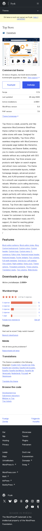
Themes (5, 11)
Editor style (15, 254)
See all (37, 320)
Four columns (34, 258)
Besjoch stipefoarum (10, 335)
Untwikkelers (7, 460)
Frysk (10, 495)
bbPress (7, 480)
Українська (6, 376)
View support (33, 78)
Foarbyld (11, 85)
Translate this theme (10, 381)
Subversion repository (11, 396)
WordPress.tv (9, 464)
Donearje (27, 460)
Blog (37, 245)
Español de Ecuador (27, 368)
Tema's (25, 436)
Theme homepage (9, 116)
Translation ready (9, 270)
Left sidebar (32, 261)
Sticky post (28, 264)
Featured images (8, 258)
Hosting (5, 440)
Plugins (25, 440)
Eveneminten (27, 456)
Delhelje (31, 85)
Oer (3, 432)
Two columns (22, 270)
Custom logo (14, 251)
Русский (24, 373)
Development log (9, 393)
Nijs (3, 436)
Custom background (10, 248)
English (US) (16, 365)
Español (5, 371)
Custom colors (24, 248)
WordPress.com (10, 472)
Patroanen (26, 444)
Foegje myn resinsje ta (11, 320)
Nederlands (15, 373)
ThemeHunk (11, 33)
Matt (5, 476)
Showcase (26, 432)
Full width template (9, 261)
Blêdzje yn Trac (8, 398)
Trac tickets (7, 401)
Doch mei (26, 452)
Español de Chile (28, 365)
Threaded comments (17, 267)
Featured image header (30, 254)
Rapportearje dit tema (10, 351)
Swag (25, 464)
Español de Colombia (10, 368)
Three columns (32, 267)
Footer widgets (22, 258)
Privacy (5, 444)
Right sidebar (17, 264)
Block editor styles (27, 245)
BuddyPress (8, 485)
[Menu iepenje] (38, 3)
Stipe (4, 456)
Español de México (16, 371)
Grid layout (22, 261)
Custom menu (24, 251)
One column (7, 264)
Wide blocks (32, 270)
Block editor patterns (10, 245)
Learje (4, 452)
